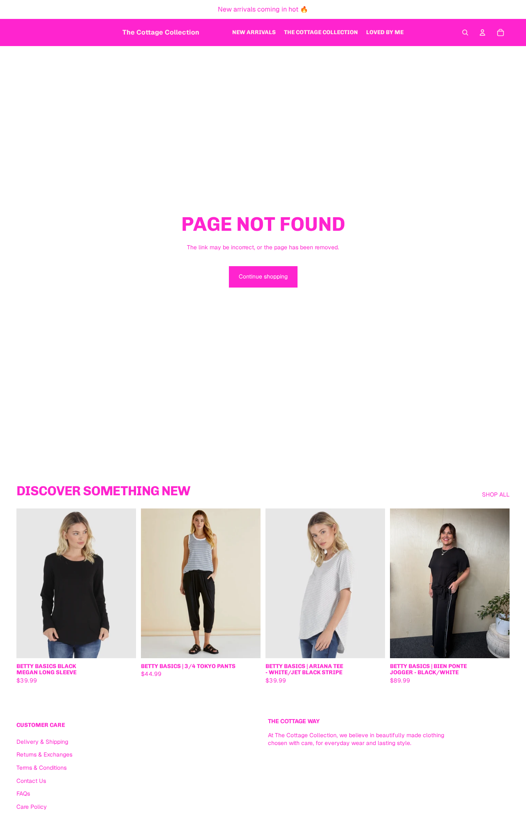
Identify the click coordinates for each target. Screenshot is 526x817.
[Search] (465, 32)
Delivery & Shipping (42, 741)
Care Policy (31, 806)
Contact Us (31, 781)
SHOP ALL (496, 494)
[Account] (482, 32)
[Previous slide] (28, 583)
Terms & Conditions (41, 767)
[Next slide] (123, 583)
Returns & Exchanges (44, 754)
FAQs (23, 793)
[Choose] (123, 645)
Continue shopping (263, 276)
